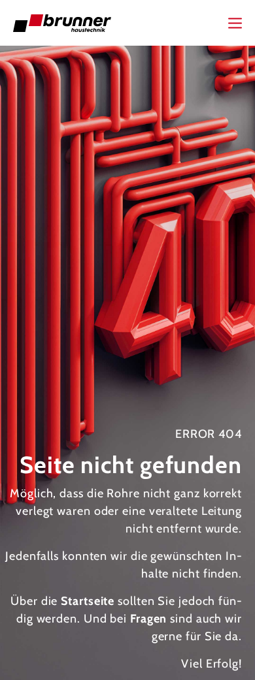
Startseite (87, 601)
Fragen (148, 618)
